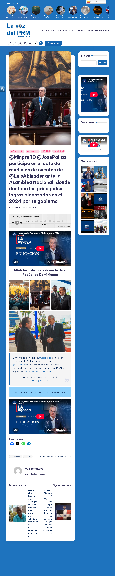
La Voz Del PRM (17, 151)
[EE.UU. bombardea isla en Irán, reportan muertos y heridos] (87, 212)
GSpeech (67, 226)
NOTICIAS (46, 151)
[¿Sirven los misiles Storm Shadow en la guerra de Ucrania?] (100, 185)
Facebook (87, 122)
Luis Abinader (32, 151)
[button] (53, 43)
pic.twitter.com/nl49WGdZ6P (38, 371)
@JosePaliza (45, 358)
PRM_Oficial (59, 151)
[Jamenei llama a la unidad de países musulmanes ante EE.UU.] (100, 212)
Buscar (85, 55)
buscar (102, 62)
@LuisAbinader (20, 364)
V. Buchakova (34, 468)
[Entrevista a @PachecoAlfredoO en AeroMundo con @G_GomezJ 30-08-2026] (87, 172)
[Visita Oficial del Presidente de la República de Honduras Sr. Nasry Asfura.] (87, 226)
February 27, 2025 (39, 380)
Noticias (28, 456)
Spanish (93, 2)
